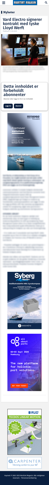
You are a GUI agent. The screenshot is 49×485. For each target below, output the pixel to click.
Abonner (18, 106)
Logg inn (8, 106)
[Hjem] (25, 2)
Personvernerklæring (28, 478)
